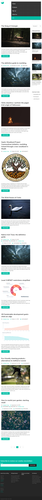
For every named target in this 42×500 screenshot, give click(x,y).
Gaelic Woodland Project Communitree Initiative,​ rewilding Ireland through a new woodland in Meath (14, 145)
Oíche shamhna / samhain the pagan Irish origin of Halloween (15, 104)
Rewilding (25, 65)
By (5, 65)
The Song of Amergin (9, 26)
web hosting (36, 99)
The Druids (34, 70)
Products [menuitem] (14, 7)
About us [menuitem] (14, 14)
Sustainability (25, 151)
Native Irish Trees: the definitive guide (36, 50)
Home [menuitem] (13, 4)
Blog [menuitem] (13, 18)
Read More (5, 56)
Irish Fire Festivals (35, 61)
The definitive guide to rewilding (13, 63)
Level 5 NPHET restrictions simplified (15, 280)
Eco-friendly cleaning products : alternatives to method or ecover (13, 359)
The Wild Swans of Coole (11, 197)
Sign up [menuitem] (14, 11)
